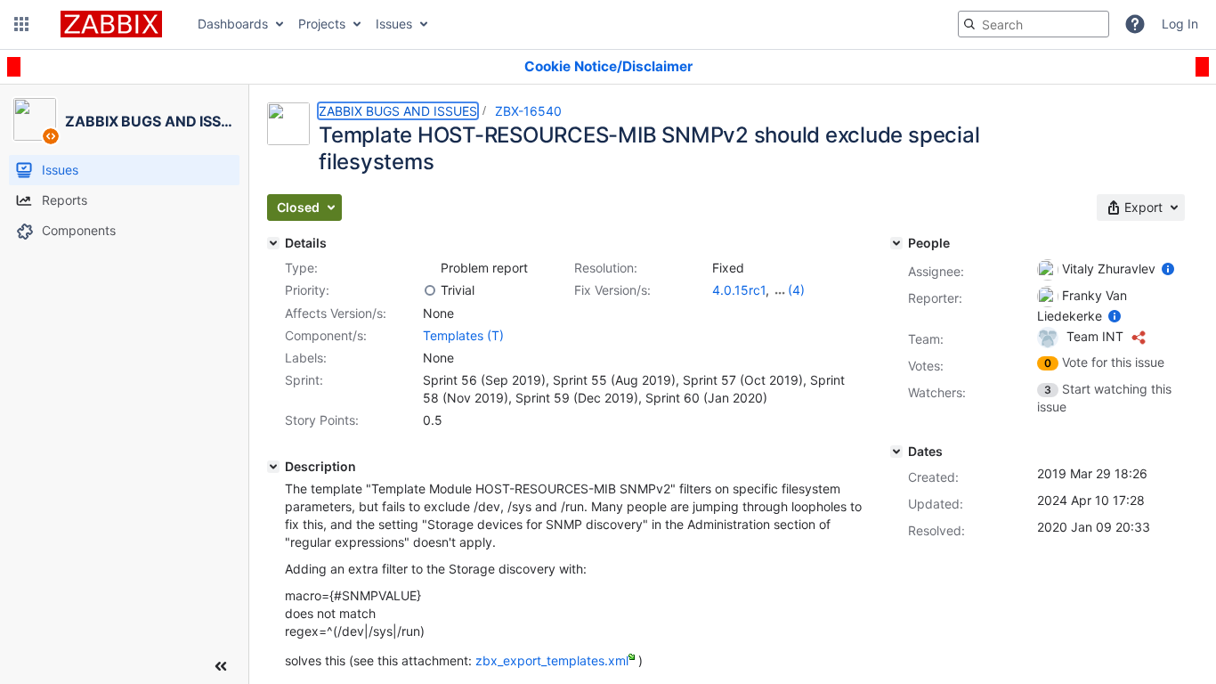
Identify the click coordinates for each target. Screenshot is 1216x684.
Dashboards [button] (233, 23)
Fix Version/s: (612, 289)
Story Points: (322, 420)
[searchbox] (1033, 24)
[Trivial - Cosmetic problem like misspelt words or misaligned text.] (430, 290)
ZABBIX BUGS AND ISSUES (398, 110)
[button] (21, 24)
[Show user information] (1168, 268)
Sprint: (304, 379)
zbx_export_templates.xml (551, 660)
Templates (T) (463, 335)
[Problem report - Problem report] (430, 268)
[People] (896, 243)
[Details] (273, 243)
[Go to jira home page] (111, 24)
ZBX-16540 (528, 110)
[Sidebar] (220, 666)
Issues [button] (394, 23)
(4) (796, 289)
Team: (926, 338)
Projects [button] (321, 23)
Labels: (306, 357)
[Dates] (896, 451)
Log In (1180, 23)
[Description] (273, 466)
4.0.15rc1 (739, 289)
